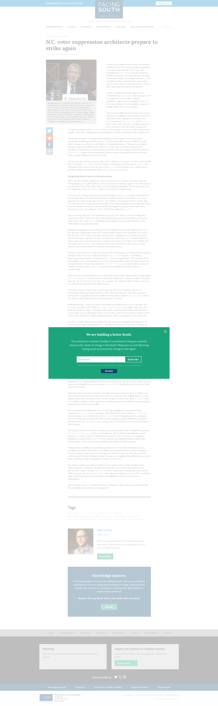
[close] (165, 331)
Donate (109, 370)
